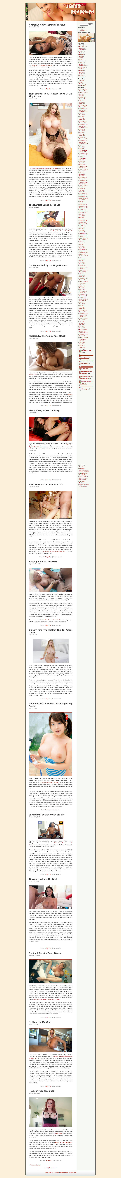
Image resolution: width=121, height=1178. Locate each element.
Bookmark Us (83, 30)
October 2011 (82, 280)
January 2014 (82, 251)
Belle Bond (82, 468)
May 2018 (81, 190)
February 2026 (83, 89)
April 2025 (81, 95)
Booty (80, 53)
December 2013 (83, 252)
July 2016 (81, 214)
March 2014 (82, 248)
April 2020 (81, 163)
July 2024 (81, 100)
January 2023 (82, 123)
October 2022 (82, 126)
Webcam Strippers (84, 484)
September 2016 (83, 211)
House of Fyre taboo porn (42, 1091)
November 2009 (83, 315)
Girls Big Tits (82, 475)
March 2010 (82, 308)
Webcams (81, 77)
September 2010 (83, 299)
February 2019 (83, 177)
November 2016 (83, 207)
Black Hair (82, 49)
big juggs (81, 46)
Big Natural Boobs (84, 470)
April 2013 (81, 262)
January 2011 (82, 292)
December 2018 (83, 180)
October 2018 (82, 183)
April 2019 (81, 175)
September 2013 (83, 256)
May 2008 (81, 344)
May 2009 (81, 324)
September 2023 (83, 111)
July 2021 (81, 145)
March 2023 (82, 119)
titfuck (70, 394)
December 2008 (83, 332)
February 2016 (83, 220)
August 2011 (82, 283)
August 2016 (82, 212)
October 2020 (82, 156)
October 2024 (82, 99)
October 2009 (82, 316)
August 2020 (82, 158)
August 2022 (82, 129)
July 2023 (81, 113)
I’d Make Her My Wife (39, 1022)
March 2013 (82, 264)
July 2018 (81, 187)
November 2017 (83, 196)
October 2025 (82, 91)
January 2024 (82, 107)
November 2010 (83, 296)
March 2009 (82, 328)
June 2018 (82, 188)
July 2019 (81, 172)
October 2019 (82, 167)
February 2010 (83, 310)
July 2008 (81, 340)
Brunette (81, 54)
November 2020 (83, 155)
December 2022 (83, 124)
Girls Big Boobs (83, 473)
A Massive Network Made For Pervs (47, 25)
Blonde (81, 51)
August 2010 (82, 300)
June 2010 (82, 304)
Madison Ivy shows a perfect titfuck (47, 336)
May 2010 (81, 305)
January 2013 (82, 265)
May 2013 (81, 260)
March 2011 (82, 289)
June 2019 (82, 174)
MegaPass (48, 557)
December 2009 (83, 313)
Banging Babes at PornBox (43, 561)
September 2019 (83, 169)
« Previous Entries (35, 1165)
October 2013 (82, 254)
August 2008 (82, 339)
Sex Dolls (81, 72)
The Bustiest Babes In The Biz (44, 205)
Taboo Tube (58, 1133)
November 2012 (83, 267)
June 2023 (82, 115)
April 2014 (81, 246)
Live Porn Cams (83, 478)
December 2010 (83, 294)
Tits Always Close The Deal (43, 879)
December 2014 (83, 233)
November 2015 (83, 224)
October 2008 (82, 336)
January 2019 (82, 179)
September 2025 (83, 92)
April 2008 (81, 345)
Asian (48, 810)
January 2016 (82, 222)
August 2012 (82, 272)
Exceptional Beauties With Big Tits (47, 815)
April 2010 (81, 307)
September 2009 (83, 318)
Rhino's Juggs (82, 84)
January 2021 (82, 151)
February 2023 (83, 121)
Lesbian (81, 64)
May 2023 (81, 116)
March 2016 (82, 219)
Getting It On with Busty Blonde (45, 953)
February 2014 (83, 249)
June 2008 (82, 342)
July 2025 (81, 94)
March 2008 (82, 347)
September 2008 (83, 337)
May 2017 (81, 201)
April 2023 (81, 118)
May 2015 (81, 228)
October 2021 (82, 142)
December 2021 (83, 139)
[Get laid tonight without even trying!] (86, 41)
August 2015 (82, 227)
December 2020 (83, 153)
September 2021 (83, 143)
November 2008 (83, 334)
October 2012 (82, 268)
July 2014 (81, 241)
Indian (80, 59)
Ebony (81, 57)
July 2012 (81, 273)
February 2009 (83, 329)
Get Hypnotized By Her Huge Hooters (48, 265)
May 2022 (81, 132)
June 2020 (82, 161)
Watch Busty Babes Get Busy (44, 410)
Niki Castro (82, 481)
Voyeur (81, 75)
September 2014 (83, 238)
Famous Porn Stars (84, 471)
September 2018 (83, 185)
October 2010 (82, 297)
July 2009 (81, 321)
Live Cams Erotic (83, 476)
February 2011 (83, 291)
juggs (80, 62)
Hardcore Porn (64, 1172)
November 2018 (83, 182)
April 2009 (81, 326)
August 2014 (82, 240)
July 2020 (81, 159)
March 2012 (82, 276)
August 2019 (82, 171)
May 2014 (81, 244)
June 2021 (82, 147)
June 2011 (82, 286)
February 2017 (83, 204)
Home (81, 29)
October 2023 (82, 110)
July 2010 (81, 302)
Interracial (81, 61)
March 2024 (82, 103)
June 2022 (82, 131)
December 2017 (83, 195)
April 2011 (81, 288)
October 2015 (82, 225)
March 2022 (82, 135)
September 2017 (83, 198)
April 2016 (81, 217)
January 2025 (82, 97)
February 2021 (83, 150)
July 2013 (81, 257)
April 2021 (81, 148)
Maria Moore (82, 479)
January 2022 (82, 137)
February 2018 (83, 193)
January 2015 (82, 232)
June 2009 (82, 323)
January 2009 (82, 331)
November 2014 (83, 235)
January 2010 (82, 312)
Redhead (49, 1160)
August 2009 (82, 320)
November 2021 (83, 140)
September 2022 (83, 127)
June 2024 (82, 102)
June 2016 (82, 215)
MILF (80, 69)
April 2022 (81, 134)
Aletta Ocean (82, 467)
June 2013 (82, 259)
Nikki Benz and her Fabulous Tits (46, 484)
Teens (80, 73)
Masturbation (82, 65)
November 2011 (83, 278)
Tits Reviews (82, 85)
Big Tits (48, 89)
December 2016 (83, 206)
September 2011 (83, 281)
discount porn (72, 1172)
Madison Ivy (33, 374)
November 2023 (83, 108)
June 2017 (82, 199)
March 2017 (82, 203)
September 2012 (83, 270)
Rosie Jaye (82, 483)
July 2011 (81, 284)
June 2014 (82, 243)
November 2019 (83, 166)
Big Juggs (81, 80)
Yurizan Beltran (83, 486)
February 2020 (83, 164)
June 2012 (82, 275)
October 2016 (82, 209)
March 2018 (82, 191)
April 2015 (81, 230)
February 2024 (83, 105)
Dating (81, 56)
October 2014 (82, 236)
